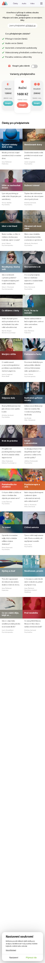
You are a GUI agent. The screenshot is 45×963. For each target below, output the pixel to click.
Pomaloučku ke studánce (9, 485)
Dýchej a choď (8, 571)
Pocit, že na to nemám (31, 311)
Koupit (8, 103)
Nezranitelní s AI (32, 266)
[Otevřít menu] (41, 3)
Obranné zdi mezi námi (32, 227)
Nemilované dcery (33, 144)
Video (32, 3)
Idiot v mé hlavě (9, 226)
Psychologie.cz (5, 3)
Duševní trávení (31, 185)
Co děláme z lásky (10, 310)
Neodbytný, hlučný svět (11, 267)
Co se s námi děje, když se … (10, 614)
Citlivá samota (31, 527)
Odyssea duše (8, 398)
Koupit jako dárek (21, 65)
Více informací (11, 950)
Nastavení (13, 957)
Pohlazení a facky (32, 354)
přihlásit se (31, 25)
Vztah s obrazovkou (30, 441)
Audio (24, 3)
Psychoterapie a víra (32, 485)
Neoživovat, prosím (33, 571)
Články (15, 3)
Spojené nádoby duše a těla (9, 145)
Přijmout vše (31, 957)
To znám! (6, 527)
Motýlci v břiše (9, 354)
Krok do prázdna (10, 440)
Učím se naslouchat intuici (11, 186)
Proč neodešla (31, 613)
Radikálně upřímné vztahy (33, 399)
